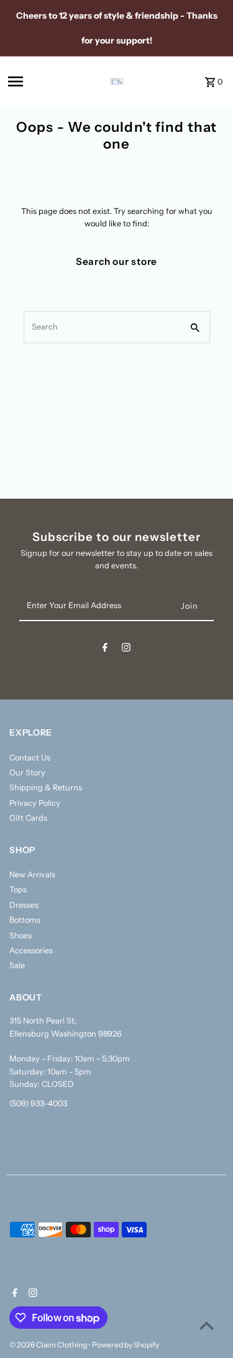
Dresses (24, 905)
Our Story (27, 772)
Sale (17, 965)
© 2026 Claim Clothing (48, 1344)
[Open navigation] (35, 81)
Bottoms (24, 920)
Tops (18, 889)
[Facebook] (105, 649)
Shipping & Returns (45, 787)
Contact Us (29, 757)
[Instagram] (126, 649)
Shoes (20, 935)
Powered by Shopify (125, 1344)
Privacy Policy (34, 803)
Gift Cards (28, 818)
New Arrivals (32, 874)
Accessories (31, 950)
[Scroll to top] (207, 1325)
